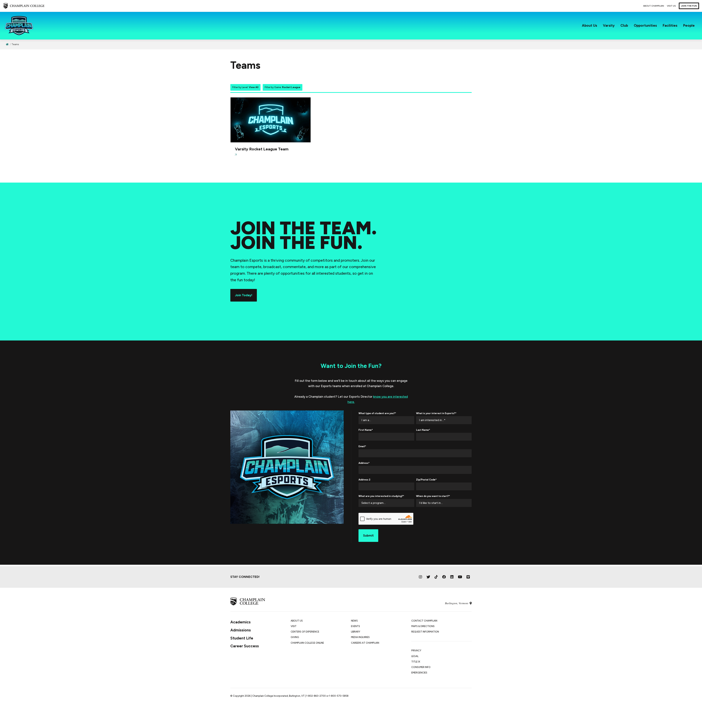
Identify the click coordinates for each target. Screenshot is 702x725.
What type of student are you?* (377, 413)
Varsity (609, 25)
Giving (295, 637)
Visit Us (671, 6)
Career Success (244, 646)
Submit (368, 535)
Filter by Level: (245, 87)
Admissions (240, 630)
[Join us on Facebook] (444, 577)
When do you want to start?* (433, 496)
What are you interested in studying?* (381, 496)
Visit (294, 626)
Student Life (241, 638)
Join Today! (243, 295)
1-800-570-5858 (338, 695)
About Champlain (653, 6)
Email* (362, 446)
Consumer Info (421, 667)
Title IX (415, 661)
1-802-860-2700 (316, 695)
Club (624, 25)
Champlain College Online (307, 642)
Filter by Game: (282, 87)
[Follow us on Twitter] (428, 577)
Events (355, 626)
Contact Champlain (424, 620)
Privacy (416, 650)
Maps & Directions (423, 626)
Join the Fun (689, 6)
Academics (240, 622)
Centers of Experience (305, 631)
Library (355, 631)
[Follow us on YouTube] (460, 577)
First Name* (365, 430)
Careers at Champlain (365, 642)
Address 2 (364, 479)
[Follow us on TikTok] (436, 577)
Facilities (670, 25)
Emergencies (419, 672)
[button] (270, 129)
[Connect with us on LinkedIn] (452, 577)
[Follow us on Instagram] (420, 577)
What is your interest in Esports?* (436, 413)
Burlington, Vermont (457, 603)
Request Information (425, 631)
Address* (363, 463)
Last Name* (423, 430)
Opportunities (645, 25)
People (689, 25)
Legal (414, 656)
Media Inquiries (360, 637)
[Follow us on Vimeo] (468, 577)
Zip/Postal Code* (426, 479)
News (354, 620)
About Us (589, 25)
